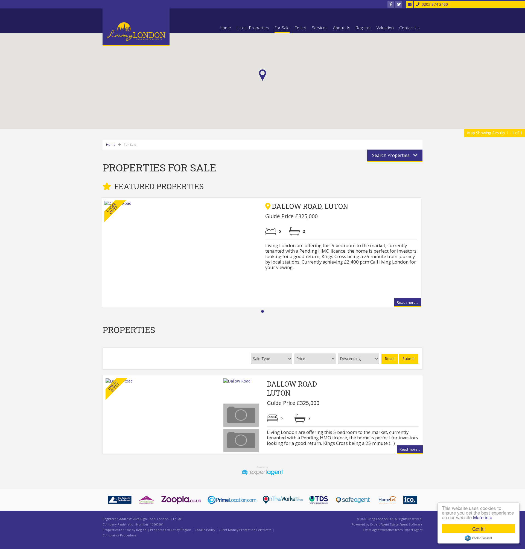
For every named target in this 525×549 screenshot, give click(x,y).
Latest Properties (253, 27)
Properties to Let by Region (170, 530)
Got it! (478, 528)
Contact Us (409, 27)
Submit (408, 358)
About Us (341, 27)
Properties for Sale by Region (125, 530)
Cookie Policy (205, 530)
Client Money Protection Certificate (245, 530)
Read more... (407, 302)
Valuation (385, 27)
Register (363, 27)
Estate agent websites (378, 530)
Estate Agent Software (406, 524)
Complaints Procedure (119, 535)
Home (225, 27)
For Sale (282, 27)
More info (482, 517)
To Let (300, 27)
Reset (390, 358)
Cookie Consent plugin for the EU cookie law (478, 538)
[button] (262, 75)
